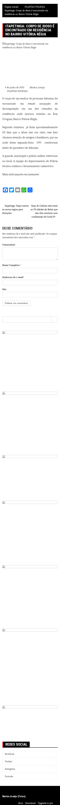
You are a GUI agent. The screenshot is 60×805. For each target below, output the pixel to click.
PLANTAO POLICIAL (17, 91)
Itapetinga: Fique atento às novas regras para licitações (15, 209)
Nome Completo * (11, 265)
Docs (20, 803)
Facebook (9, 754)
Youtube (9, 776)
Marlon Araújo (37, 87)
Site (4, 289)
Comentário (8, 244)
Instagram (10, 769)
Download (30, 803)
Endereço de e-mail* (13, 277)
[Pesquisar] (54, 319)
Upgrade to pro (45, 803)
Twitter (8, 761)
